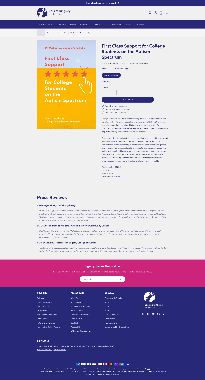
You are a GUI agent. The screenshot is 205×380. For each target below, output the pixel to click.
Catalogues (42, 319)
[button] (150, 13)
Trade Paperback (111, 75)
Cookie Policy (76, 323)
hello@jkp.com (60, 349)
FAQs (107, 310)
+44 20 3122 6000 (44, 349)
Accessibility (76, 327)
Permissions (110, 319)
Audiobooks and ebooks (47, 314)
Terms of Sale (77, 310)
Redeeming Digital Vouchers (49, 327)
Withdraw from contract (81, 331)
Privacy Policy (77, 319)
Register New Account (80, 306)
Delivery (40, 298)
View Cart (75, 298)
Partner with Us (111, 314)
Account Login (77, 302)
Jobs (107, 302)
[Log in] (155, 12)
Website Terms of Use (80, 314)
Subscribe (88, 279)
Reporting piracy (112, 323)
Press (107, 306)
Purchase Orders (44, 306)
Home (41, 33)
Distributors (42, 310)
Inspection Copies (44, 302)
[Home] (53, 13)
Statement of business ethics (117, 327)
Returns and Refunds (46, 323)
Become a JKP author (114, 298)
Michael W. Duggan (122, 68)
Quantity (105, 88)
